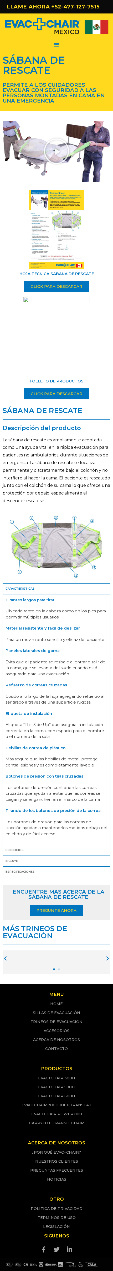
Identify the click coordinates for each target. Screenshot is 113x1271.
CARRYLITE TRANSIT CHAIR (56, 1123)
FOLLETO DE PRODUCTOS (57, 380)
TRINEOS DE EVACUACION (56, 1021)
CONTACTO (56, 1048)
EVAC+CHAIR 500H (56, 1087)
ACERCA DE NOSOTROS (56, 1039)
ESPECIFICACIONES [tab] (20, 871)
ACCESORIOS (56, 1030)
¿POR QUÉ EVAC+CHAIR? (56, 1152)
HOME (56, 1003)
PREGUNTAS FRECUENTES (56, 1170)
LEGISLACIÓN (56, 1226)
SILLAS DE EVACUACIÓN (56, 1012)
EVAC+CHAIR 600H (56, 1096)
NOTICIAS (56, 1179)
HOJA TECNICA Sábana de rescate (56, 273)
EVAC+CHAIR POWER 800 (56, 1114)
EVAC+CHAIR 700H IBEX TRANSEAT (56, 1105)
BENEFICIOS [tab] (15, 850)
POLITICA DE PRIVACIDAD (57, 1208)
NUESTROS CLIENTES (56, 1161)
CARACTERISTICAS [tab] (20, 588)
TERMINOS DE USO (57, 1217)
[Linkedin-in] (69, 1250)
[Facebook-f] (44, 1250)
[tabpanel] (56, 719)
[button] (56, 44)
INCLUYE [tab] (12, 861)
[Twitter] (56, 1250)
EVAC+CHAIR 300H (56, 1078)
